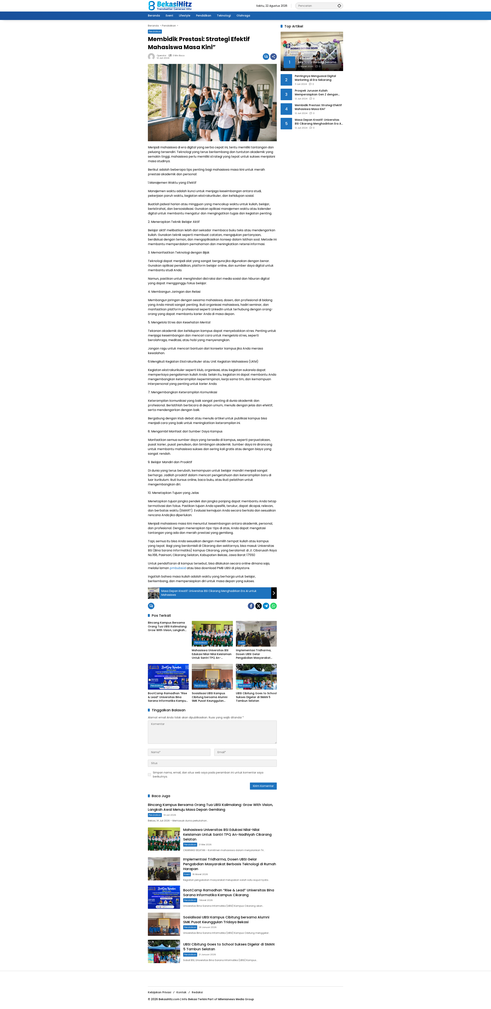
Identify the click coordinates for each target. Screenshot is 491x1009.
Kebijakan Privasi (159, 992)
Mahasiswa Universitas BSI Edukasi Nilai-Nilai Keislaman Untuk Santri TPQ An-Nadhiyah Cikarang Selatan (211, 654)
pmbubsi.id (178, 568)
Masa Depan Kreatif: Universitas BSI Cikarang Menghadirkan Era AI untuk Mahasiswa (318, 122)
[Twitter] (258, 606)
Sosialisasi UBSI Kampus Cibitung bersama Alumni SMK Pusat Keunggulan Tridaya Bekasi (209, 697)
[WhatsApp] (273, 606)
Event (242, 642)
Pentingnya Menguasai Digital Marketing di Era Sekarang (315, 78)
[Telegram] (266, 606)
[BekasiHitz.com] (173, 5)
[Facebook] (251, 606)
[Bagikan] (273, 56)
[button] (339, 5)
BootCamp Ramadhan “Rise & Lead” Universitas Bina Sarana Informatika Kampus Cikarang (168, 697)
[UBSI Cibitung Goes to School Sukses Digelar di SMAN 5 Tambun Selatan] (256, 677)
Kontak (181, 992)
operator (161, 56)
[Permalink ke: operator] (152, 56)
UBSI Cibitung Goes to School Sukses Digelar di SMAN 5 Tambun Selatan (256, 697)
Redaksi (197, 992)
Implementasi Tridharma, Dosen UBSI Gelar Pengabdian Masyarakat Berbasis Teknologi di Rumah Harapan (256, 654)
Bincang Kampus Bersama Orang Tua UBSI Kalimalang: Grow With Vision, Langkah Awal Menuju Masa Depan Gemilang (167, 626)
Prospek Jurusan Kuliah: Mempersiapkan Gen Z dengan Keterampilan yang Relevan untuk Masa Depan (318, 92)
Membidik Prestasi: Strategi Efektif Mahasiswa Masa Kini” (318, 107)
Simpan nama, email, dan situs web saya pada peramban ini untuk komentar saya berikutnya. (208, 774)
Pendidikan (155, 31)
